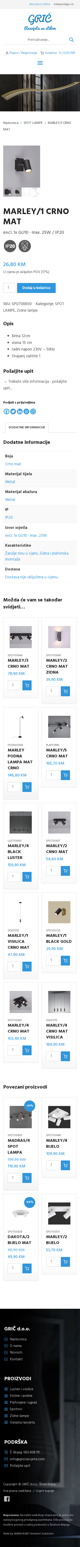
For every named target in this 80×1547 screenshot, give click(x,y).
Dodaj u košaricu (36, 288)
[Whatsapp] (26, 411)
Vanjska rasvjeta (22, 1422)
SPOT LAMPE (33, 123)
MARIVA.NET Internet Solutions (34, 1533)
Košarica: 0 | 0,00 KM (60, 53)
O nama (16, 1346)
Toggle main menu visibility (40, 63)
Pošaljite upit (20, 1466)
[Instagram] (33, 411)
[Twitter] (13, 411)
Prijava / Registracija (23, 53)
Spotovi (16, 1409)
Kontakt (16, 1359)
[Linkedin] (20, 411)
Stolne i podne (21, 1396)
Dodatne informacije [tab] (27, 427)
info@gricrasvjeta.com (27, 1459)
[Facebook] (6, 411)
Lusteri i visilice (21, 1389)
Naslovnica (11, 123)
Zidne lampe (27, 310)
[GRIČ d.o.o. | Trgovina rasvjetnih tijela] (40, 22)
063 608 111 (31, 1452)
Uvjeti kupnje (45, 1491)
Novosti (16, 1352)
